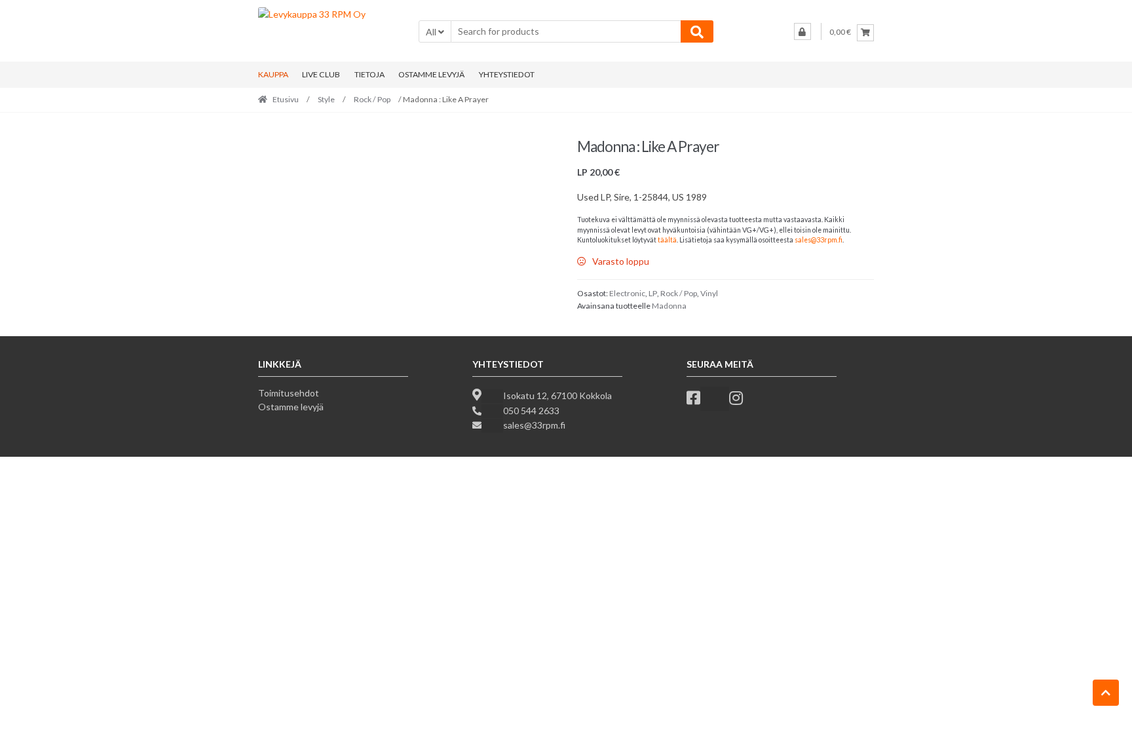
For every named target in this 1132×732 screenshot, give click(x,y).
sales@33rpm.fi (818, 240)
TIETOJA (369, 74)
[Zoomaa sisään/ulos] (13, 468)
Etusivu (286, 99)
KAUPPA (273, 74)
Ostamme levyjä (291, 406)
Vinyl (709, 293)
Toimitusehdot (288, 392)
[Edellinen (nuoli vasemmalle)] (13, 493)
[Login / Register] (802, 31)
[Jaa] (69, 468)
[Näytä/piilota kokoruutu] (41, 468)
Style (326, 99)
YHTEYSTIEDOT (507, 74)
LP (653, 293)
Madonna (669, 306)
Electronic (627, 293)
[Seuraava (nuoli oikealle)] (41, 493)
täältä (667, 240)
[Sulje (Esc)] (97, 468)
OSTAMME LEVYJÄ (431, 74)
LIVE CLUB (321, 74)
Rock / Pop (372, 99)
